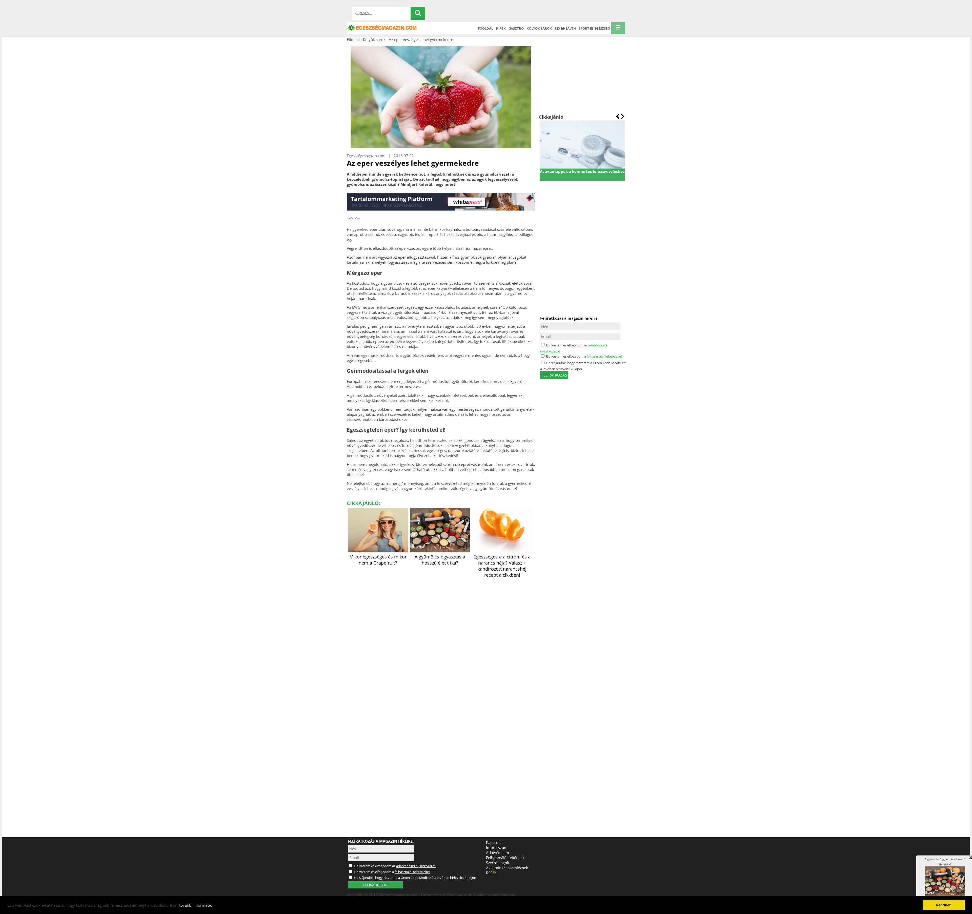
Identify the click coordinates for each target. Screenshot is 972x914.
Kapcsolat (494, 842)
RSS (489, 872)
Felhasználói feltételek (505, 857)
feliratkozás (554, 375)
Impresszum (497, 847)
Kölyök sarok (539, 28)
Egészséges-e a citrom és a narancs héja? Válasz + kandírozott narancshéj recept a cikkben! (502, 566)
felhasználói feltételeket (604, 356)
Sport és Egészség (594, 28)
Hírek (501, 28)
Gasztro (516, 28)
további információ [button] (195, 905)
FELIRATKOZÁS (375, 884)
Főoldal (485, 28)
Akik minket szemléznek (507, 867)
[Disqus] (441, 642)
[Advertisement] (582, 78)
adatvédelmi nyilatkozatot (416, 866)
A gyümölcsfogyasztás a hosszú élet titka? (440, 560)
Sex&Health (565, 28)
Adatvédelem (497, 852)
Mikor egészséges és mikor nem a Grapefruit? (378, 560)
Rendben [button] (943, 905)
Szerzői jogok (497, 862)
